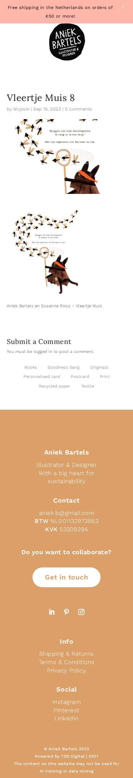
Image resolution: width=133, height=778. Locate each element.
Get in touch (66, 577)
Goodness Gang (64, 367)
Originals (99, 367)
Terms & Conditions (67, 662)
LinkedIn (66, 718)
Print (105, 376)
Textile (87, 386)
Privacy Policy (66, 670)
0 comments (78, 109)
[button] (123, 7)
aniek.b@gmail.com (66, 513)
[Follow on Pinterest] (66, 612)
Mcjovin (21, 109)
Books (30, 367)
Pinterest (66, 710)
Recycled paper (54, 386)
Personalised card (42, 376)
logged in (43, 351)
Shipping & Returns (66, 653)
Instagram (66, 701)
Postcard (80, 376)
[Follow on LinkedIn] (51, 612)
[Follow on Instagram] (81, 612)
